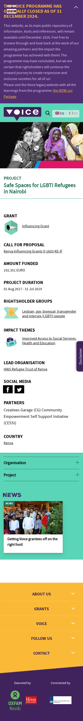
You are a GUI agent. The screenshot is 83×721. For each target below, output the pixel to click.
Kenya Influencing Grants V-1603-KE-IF (33, 251)
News (12, 495)
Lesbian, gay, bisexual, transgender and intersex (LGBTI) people (49, 313)
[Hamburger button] (11, 9)
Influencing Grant (35, 226)
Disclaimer (80, 356)
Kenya (8, 443)
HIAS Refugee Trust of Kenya (25, 369)
